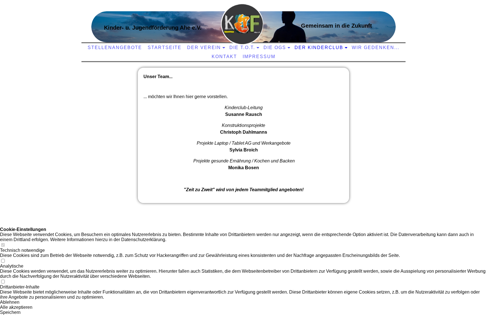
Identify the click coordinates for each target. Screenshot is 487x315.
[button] (243, 302)
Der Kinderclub (319, 47)
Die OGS (275, 47)
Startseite (164, 47)
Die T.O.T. (242, 47)
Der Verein (204, 47)
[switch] (3, 245)
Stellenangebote (115, 47)
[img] (242, 24)
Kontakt (224, 56)
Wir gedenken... (375, 47)
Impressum (259, 56)
